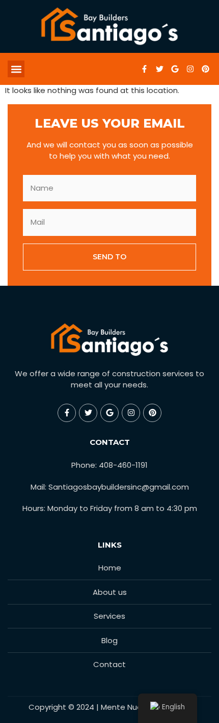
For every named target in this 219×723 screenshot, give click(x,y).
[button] (16, 69)
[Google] (175, 69)
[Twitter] (159, 69)
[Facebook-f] (144, 69)
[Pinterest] (205, 69)
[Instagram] (190, 69)
